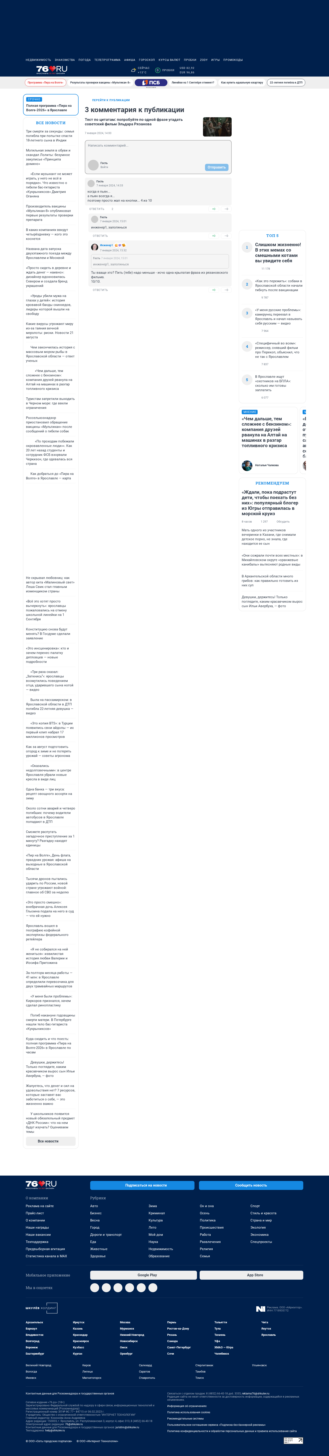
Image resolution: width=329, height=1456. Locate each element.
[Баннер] (151, 82)
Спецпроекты (261, 1242)
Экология (258, 1227)
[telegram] (94, 1287)
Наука (153, 1242)
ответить (97, 209)
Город (94, 1227)
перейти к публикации (111, 100)
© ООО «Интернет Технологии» (97, 1441)
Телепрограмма (107, 60)
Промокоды (233, 60)
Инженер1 (106, 245)
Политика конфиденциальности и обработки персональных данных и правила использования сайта (232, 1431)
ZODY (204, 60)
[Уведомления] (289, 70)
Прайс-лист (35, 1213)
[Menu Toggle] (28, 70)
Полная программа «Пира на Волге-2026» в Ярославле (49, 108)
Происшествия (212, 1227)
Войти (104, 167)
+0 (213, 209)
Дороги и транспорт (106, 1235)
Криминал (157, 1213)
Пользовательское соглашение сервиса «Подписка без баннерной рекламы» (216, 1424)
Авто (94, 1206)
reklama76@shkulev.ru (255, 1393)
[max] (129, 1287)
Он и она (207, 1206)
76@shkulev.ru (74, 1424)
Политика (208, 1220)
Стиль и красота (263, 1213)
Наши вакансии (38, 1235)
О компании (35, 1220)
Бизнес (96, 1213)
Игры (215, 60)
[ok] (117, 1287)
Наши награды (37, 1227)
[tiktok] (152, 1287)
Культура (156, 1220)
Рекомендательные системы (185, 1418)
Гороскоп (147, 60)
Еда (93, 1242)
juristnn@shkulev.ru (127, 1427)
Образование (159, 1256)
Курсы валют (169, 60)
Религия (206, 1249)
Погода (85, 60)
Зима (153, 1206)
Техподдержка (37, 1242)
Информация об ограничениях (187, 1406)
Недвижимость (38, 60)
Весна (95, 1220)
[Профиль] (300, 70)
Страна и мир (261, 1220)
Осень (204, 1213)
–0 (226, 209)
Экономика (259, 1235)
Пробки (190, 60)
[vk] (106, 1287)
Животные (98, 1249)
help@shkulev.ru (55, 1430)
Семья (205, 1256)
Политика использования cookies (188, 1412)
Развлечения (210, 1242)
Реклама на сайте (40, 1206)
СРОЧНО (34, 99)
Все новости (51, 122)
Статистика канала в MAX (46, 1256)
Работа (205, 1235)
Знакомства (65, 60)
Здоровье (98, 1256)
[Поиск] (279, 70)
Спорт (255, 1206)
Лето (152, 1227)
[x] (141, 1287)
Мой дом (156, 1235)
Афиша (129, 60)
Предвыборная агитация (45, 1249)
